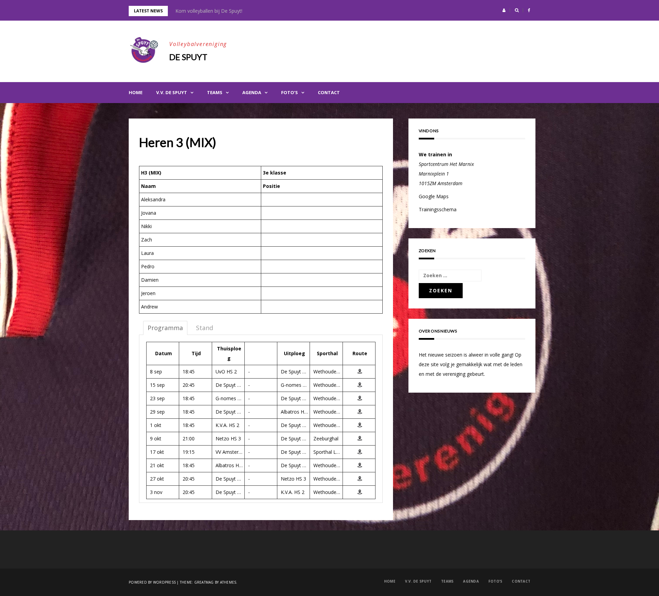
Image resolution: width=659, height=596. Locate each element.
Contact (329, 92)
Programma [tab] (165, 328)
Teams (214, 92)
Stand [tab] (204, 328)
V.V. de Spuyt (171, 92)
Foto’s (289, 92)
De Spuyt (188, 57)
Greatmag (204, 582)
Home (135, 92)
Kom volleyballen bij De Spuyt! (208, 11)
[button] (504, 10)
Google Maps (434, 196)
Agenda (251, 92)
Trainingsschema (437, 209)
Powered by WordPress (152, 582)
